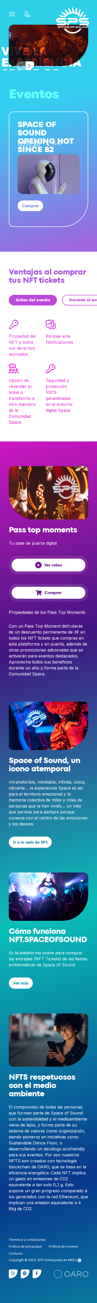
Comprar (30, 206)
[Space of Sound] (72, 20)
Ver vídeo (53, 565)
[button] (12, 14)
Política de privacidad (25, 1246)
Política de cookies (63, 1246)
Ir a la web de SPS (30, 842)
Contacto (16, 1253)
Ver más (20, 983)
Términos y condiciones (27, 1240)
